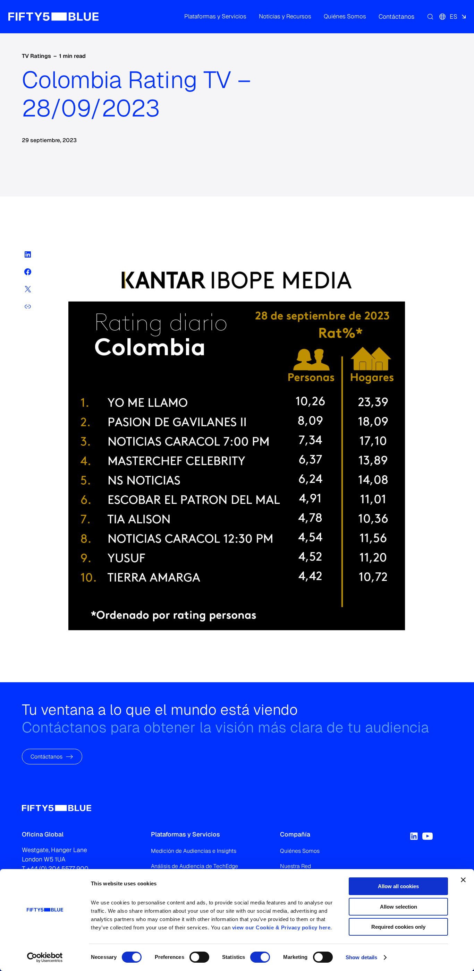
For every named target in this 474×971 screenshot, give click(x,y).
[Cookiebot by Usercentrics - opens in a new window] (45, 957)
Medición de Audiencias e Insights (193, 851)
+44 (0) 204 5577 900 (57, 869)
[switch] (199, 957)
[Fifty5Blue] (53, 16)
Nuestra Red (295, 866)
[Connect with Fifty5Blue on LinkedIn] (414, 836)
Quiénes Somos (300, 851)
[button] (215, 16)
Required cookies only (398, 927)
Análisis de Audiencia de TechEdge (194, 866)
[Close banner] (463, 879)
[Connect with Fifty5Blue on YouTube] (427, 836)
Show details (361, 957)
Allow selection (398, 907)
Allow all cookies (398, 886)
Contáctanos (46, 756)
